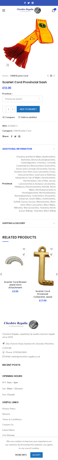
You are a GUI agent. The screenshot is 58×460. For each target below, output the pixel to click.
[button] (24, 254)
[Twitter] (29, 3)
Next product (54, 75)
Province (7, 94)
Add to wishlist (29, 117)
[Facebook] (25, 3)
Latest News (8, 430)
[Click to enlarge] (8, 65)
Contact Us (7, 424)
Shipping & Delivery (13, 223)
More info (21, 455)
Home (5, 75)
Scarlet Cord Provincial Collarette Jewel (42, 294)
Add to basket (28, 109)
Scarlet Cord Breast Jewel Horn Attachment (15, 285)
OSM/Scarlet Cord (19, 75)
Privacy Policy (8, 408)
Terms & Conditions (12, 419)
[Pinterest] (33, 3)
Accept (36, 455)
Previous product (47, 75)
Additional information (17, 148)
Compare (10, 117)
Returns (6, 414)
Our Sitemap (8, 435)
